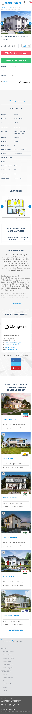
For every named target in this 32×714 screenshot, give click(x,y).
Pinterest (16, 368)
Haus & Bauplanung (8, 651)
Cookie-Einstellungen (25, 711)
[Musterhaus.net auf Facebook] (3, 705)
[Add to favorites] (3, 395)
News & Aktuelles (8, 677)
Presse (5, 681)
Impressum (3, 711)
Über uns (5, 674)
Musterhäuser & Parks (9, 658)
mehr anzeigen (16, 303)
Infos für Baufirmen (8, 684)
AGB (9, 711)
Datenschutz (15, 711)
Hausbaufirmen (7, 655)
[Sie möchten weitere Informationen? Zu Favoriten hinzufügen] (16, 22)
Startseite (4, 640)
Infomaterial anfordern (17, 60)
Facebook (16, 360)
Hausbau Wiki (7, 661)
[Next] (30, 23)
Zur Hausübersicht (7, 8)
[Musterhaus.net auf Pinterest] (15, 705)
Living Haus (12, 640)
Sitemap (5, 687)
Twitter (16, 364)
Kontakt (5, 690)
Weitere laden (17, 630)
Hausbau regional (8, 668)
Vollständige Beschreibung (16, 101)
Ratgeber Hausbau (8, 664)
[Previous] (2, 23)
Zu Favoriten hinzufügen (17, 53)
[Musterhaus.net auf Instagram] (7, 705)
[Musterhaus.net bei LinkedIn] (11, 705)
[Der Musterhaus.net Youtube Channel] (18, 705)
